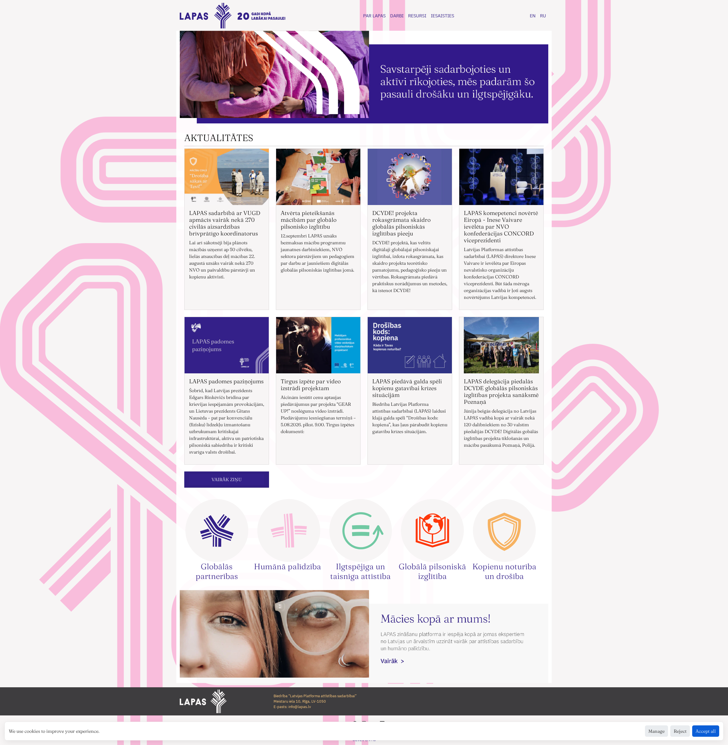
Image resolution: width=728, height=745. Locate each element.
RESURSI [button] (417, 15)
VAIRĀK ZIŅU (227, 479)
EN (532, 15)
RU (543, 15)
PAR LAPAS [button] (374, 15)
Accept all (706, 731)
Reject (680, 731)
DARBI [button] (397, 15)
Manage (656, 731)
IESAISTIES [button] (442, 15)
